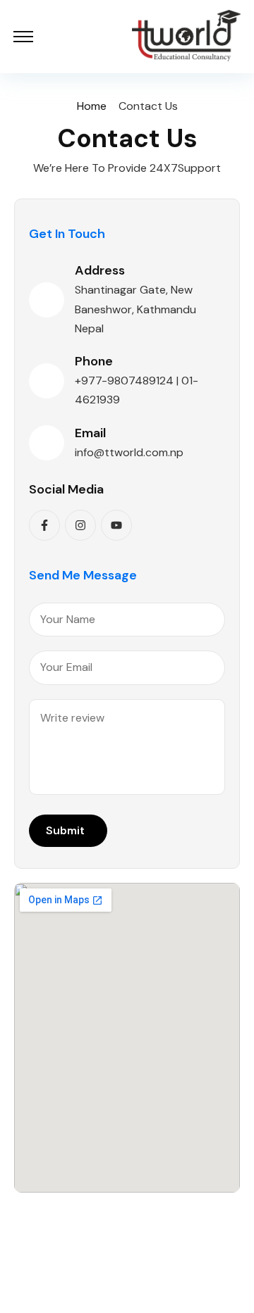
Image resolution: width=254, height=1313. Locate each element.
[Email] (46, 442)
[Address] (46, 300)
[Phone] (46, 380)
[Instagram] (80, 525)
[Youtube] (116, 525)
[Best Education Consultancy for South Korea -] (186, 36)
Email (90, 433)
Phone (94, 361)
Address (100, 270)
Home (92, 106)
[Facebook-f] (44, 525)
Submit (65, 830)
